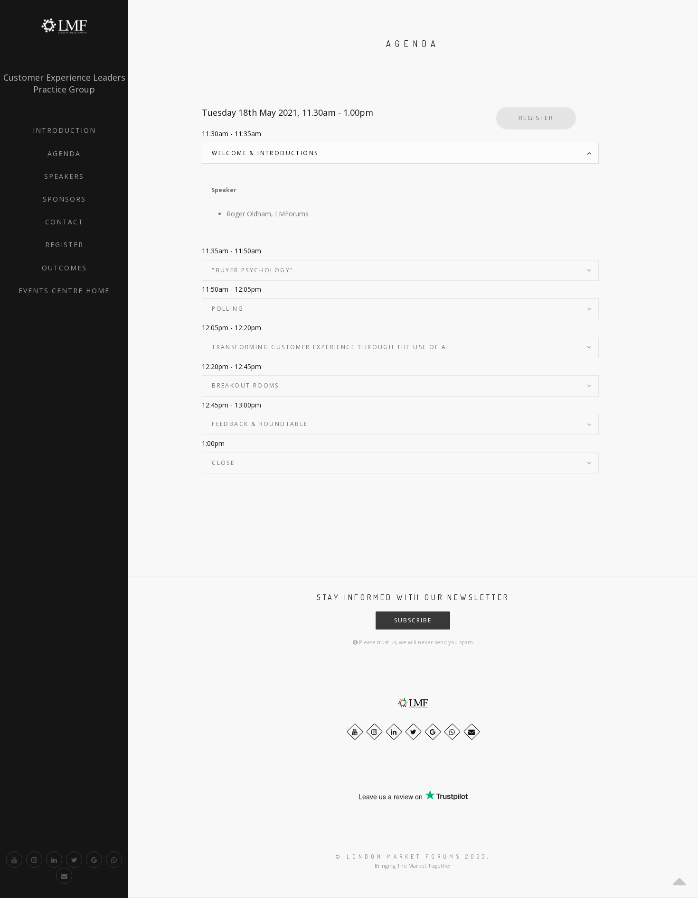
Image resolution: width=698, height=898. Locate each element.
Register (64, 244)
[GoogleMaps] (94, 860)
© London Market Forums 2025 (411, 856)
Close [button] (223, 463)
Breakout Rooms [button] (245, 385)
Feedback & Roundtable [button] (260, 424)
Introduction (64, 130)
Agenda (64, 153)
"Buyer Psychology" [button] (252, 270)
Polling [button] (228, 309)
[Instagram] (34, 860)
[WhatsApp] (114, 860)
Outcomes (64, 267)
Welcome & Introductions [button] (265, 153)
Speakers (64, 176)
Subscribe (413, 620)
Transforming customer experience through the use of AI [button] (330, 347)
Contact (64, 221)
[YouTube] (14, 860)
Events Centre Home (64, 290)
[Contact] (64, 876)
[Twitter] (74, 860)
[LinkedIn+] (54, 860)
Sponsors (64, 199)
